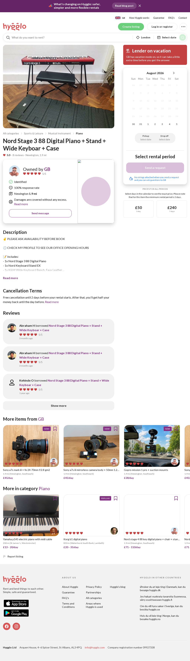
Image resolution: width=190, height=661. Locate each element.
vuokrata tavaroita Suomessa (169, 596)
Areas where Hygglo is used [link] (94, 605)
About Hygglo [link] (70, 586)
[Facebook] (6, 626)
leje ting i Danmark (166, 586)
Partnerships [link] (93, 592)
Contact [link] (182, 17)
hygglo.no (154, 619)
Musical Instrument (59, 133)
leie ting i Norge (161, 615)
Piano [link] (44, 488)
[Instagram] (16, 626)
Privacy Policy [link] (94, 586)
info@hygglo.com (95, 647)
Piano (79, 133)
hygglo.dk (154, 590)
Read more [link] (21, 204)
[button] (139, 5)
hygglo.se (154, 609)
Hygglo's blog (117, 586)
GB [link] (47, 169)
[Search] (182, 37)
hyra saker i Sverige (163, 606)
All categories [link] (94, 597)
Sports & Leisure (33, 133)
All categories (11, 133)
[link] (15, 26)
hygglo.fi (167, 599)
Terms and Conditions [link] (68, 605)
